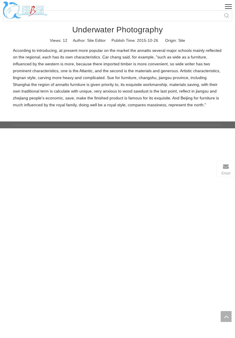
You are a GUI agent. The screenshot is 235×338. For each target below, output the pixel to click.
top (226, 316)
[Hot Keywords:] (227, 16)
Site (181, 40)
